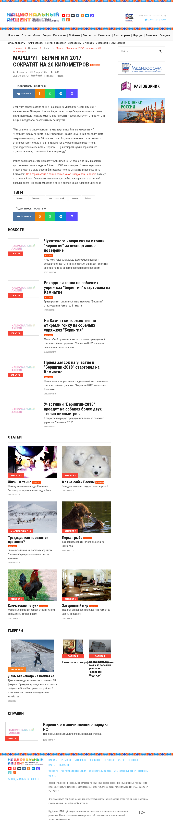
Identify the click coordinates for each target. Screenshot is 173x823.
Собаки (88, 198)
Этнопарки (88, 42)
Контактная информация (73, 770)
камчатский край (56, 198)
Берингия (20, 198)
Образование (103, 42)
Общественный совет (125, 770)
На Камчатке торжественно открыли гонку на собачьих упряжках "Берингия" (70, 325)
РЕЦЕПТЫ (133, 760)
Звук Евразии (118, 42)
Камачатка (37, 198)
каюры (75, 198)
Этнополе (16, 475)
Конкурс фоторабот (55, 42)
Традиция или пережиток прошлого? (28, 540)
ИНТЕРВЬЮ (80, 760)
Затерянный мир (75, 606)
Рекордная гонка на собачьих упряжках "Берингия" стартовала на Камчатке (77, 287)
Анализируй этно (20, 531)
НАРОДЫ (52, 760)
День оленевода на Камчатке (31, 676)
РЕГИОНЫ (66, 760)
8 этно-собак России (78, 482)
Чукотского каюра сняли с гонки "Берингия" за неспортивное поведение (74, 245)
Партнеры (143, 770)
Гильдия (164, 35)
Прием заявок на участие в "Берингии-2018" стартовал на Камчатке (72, 367)
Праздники (16, 669)
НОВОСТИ (64, 765)
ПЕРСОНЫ (109, 760)
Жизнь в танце (19, 482)
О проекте (53, 770)
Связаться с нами (156, 19)
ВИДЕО (51, 765)
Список (12, 738)
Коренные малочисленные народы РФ (75, 727)
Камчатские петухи (23, 606)
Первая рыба (72, 538)
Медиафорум (74, 42)
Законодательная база (100, 770)
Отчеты (52, 775)
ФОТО (121, 760)
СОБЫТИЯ (95, 760)
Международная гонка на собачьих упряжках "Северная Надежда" (100, 668)
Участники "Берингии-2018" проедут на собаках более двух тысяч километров (73, 409)
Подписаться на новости (24, 779)
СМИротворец (35, 42)
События (15, 253)
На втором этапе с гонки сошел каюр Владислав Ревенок (61, 174)
